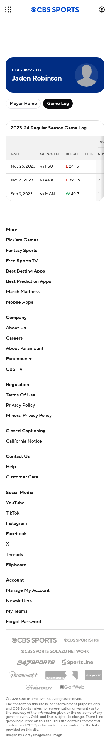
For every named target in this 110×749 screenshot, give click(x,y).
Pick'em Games (22, 240)
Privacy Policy (20, 405)
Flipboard (16, 565)
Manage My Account (28, 590)
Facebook (16, 534)
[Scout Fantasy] (39, 687)
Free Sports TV (22, 261)
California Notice (24, 441)
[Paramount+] (23, 674)
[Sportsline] (77, 661)
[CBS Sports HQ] (81, 640)
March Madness (23, 292)
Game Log (58, 103)
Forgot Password (23, 622)
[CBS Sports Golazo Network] (55, 651)
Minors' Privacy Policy (29, 415)
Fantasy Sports (21, 250)
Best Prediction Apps (28, 281)
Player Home (23, 103)
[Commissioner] (61, 673)
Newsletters (19, 601)
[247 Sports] (36, 661)
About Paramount (24, 348)
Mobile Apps (19, 302)
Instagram (16, 523)
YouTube (15, 503)
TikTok (12, 513)
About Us (16, 328)
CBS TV (14, 369)
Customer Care (22, 477)
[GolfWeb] (72, 687)
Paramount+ (19, 359)
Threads (14, 555)
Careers (14, 338)
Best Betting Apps (25, 271)
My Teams (16, 611)
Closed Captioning (25, 431)
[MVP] (93, 673)
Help (11, 467)
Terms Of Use (20, 395)
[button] (8, 9)
